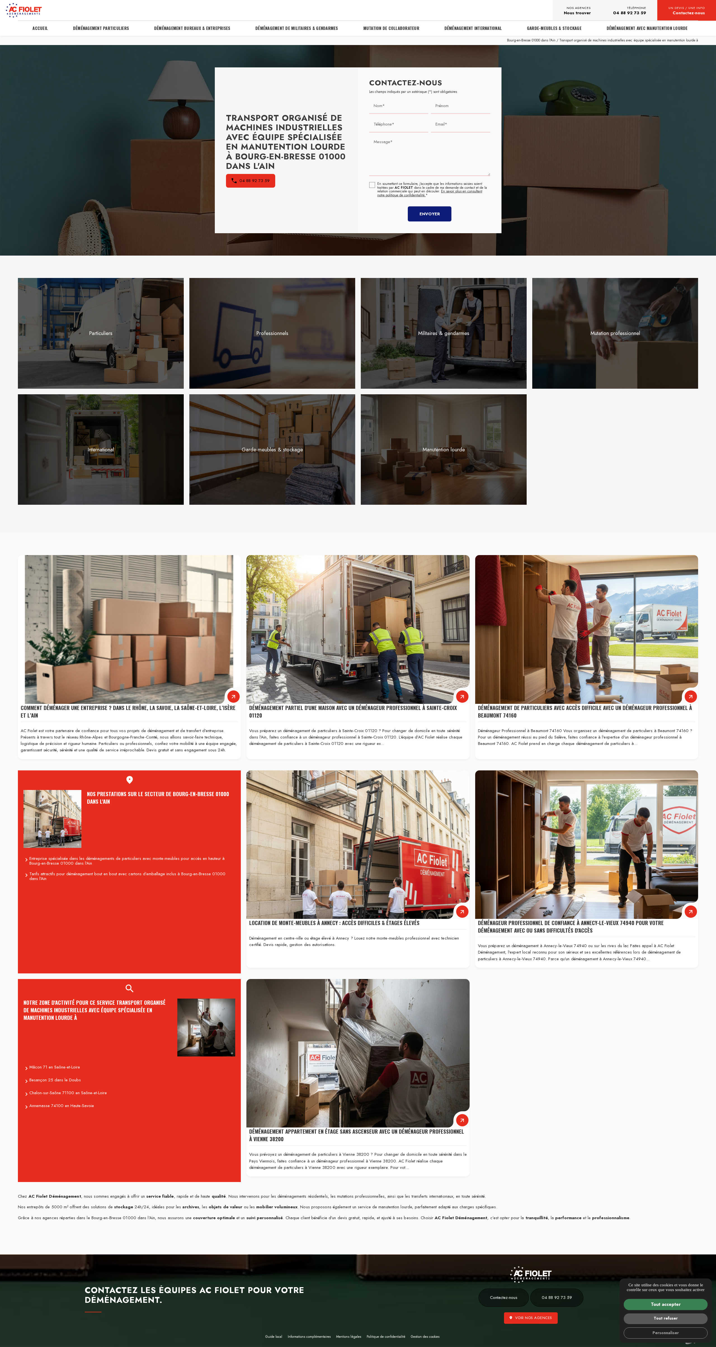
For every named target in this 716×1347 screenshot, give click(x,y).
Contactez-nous (686, 11)
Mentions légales (348, 1336)
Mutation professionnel (615, 333)
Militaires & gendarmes (443, 333)
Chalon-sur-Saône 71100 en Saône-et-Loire (68, 1093)
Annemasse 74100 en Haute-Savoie (61, 1106)
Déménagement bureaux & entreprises (192, 28)
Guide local (273, 1336)
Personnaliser (666, 1333)
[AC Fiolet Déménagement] (24, 10)
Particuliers (100, 333)
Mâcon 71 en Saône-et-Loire (54, 1067)
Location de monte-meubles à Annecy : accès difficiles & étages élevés (334, 922)
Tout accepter (666, 1304)
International (101, 449)
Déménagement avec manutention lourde (647, 28)
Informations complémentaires (309, 1337)
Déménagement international (473, 28)
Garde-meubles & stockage (272, 449)
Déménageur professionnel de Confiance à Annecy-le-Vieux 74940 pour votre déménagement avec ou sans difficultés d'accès (571, 926)
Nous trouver (577, 11)
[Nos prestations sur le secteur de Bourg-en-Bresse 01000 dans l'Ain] (52, 819)
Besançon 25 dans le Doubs (55, 1080)
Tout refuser (666, 1318)
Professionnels (272, 333)
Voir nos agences (533, 1317)
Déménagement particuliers (101, 28)
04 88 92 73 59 (629, 11)
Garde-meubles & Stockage (554, 28)
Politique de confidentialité (386, 1336)
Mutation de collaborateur (391, 28)
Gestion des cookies (425, 1336)
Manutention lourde (444, 449)
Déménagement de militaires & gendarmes (296, 28)
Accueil (40, 28)
